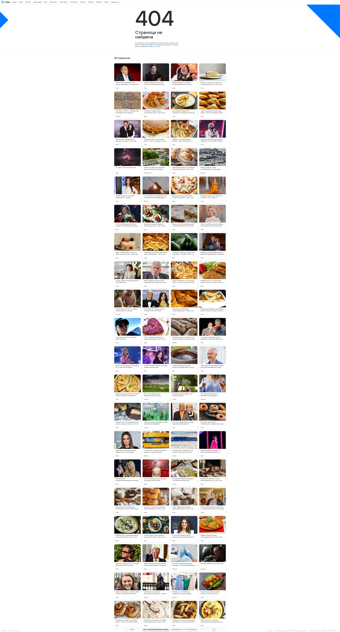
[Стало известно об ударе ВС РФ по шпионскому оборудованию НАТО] (156, 190)
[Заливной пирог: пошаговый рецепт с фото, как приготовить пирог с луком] (156, 133)
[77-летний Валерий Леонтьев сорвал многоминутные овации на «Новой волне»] (127, 218)
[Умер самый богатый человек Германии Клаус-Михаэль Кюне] (156, 274)
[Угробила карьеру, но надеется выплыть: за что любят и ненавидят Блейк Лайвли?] (212, 190)
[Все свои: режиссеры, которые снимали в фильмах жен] (184, 416)
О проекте (269, 630)
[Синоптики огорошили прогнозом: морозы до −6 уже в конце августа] (156, 586)
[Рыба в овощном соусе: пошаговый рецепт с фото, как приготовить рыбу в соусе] (212, 529)
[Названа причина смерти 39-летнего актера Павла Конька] (156, 76)
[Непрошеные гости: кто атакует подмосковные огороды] (127, 303)
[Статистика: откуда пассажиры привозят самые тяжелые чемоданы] (156, 444)
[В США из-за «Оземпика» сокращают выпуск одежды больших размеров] (184, 586)
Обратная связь (333, 630)
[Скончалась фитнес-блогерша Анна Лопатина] (127, 331)
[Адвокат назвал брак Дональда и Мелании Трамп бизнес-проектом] (212, 246)
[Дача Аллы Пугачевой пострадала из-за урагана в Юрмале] (127, 359)
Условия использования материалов (317, 630)
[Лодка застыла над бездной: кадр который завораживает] (156, 416)
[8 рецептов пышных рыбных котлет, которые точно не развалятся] (212, 586)
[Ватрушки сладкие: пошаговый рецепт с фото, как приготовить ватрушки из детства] (127, 614)
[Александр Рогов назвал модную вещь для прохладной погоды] (212, 359)
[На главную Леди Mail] (7, 2)
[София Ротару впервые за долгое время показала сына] (156, 359)
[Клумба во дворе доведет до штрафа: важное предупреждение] (184, 388)
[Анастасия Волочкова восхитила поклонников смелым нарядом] (212, 218)
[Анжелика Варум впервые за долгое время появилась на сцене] (212, 444)
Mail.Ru (3, 630)
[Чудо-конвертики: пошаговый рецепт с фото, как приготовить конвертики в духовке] (212, 105)
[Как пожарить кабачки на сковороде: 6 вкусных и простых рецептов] (184, 105)
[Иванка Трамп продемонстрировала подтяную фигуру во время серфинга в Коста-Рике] (127, 472)
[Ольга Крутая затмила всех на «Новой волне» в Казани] (156, 303)
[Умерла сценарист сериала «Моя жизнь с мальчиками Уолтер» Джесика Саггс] (127, 586)
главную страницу (154, 46)
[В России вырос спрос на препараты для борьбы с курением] (212, 388)
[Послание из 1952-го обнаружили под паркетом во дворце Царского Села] (127, 105)
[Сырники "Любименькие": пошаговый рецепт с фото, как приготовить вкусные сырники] (156, 105)
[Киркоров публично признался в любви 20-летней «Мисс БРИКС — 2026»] (212, 133)
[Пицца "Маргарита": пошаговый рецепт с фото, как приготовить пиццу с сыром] (184, 274)
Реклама (16, 630)
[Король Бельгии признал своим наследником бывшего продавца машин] (156, 557)
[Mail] (2, 2)
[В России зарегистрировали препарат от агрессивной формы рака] (184, 557)
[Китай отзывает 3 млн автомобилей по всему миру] (212, 161)
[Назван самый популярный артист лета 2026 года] (127, 274)
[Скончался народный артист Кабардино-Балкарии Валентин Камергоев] (212, 331)
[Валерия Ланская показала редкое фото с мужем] (127, 190)
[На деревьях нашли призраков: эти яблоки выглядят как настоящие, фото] (184, 472)
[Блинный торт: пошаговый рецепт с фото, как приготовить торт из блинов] (127, 416)
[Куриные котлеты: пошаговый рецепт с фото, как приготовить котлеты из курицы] (212, 274)
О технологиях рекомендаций (281, 630)
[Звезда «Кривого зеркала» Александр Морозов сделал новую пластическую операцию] (184, 76)
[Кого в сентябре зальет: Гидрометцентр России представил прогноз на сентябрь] (156, 388)
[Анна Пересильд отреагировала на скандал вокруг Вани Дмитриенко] (156, 472)
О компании (10, 630)
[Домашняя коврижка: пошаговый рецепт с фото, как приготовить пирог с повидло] (212, 303)
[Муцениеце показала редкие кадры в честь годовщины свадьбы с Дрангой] (127, 444)
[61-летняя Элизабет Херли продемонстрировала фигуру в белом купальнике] (184, 529)
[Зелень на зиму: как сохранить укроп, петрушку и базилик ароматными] (156, 161)
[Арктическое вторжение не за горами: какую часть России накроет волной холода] (184, 444)
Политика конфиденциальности (299, 630)
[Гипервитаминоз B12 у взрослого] (212, 557)
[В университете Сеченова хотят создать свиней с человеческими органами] (184, 331)
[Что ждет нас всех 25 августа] (127, 161)
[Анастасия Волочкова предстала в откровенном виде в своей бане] (212, 501)
